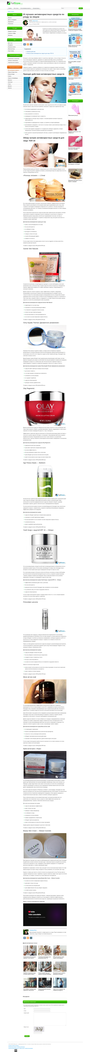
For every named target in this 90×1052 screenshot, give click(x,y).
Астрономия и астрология (13, 58)
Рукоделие (10, 44)
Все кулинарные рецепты (26, 8)
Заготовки (10, 82)
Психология (10, 23)
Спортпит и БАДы (12, 33)
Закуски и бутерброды (13, 78)
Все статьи (16, 8)
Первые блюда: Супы (12, 72)
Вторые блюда (11, 74)
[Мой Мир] (31, 44)
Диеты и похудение (12, 19)
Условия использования (29, 1048)
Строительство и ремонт (13, 62)
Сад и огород (11, 50)
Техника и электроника (13, 60)
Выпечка (10, 80)
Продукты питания (12, 31)
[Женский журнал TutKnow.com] (15, 3)
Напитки (10, 88)
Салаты (9, 76)
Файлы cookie (22, 1048)
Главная (10, 8)
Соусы (9, 84)
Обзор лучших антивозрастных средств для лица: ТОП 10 (40, 53)
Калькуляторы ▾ (36, 8)
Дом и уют (10, 42)
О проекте (10, 1045)
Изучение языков (11, 46)
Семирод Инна (35, 20)
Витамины (10, 35)
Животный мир (11, 48)
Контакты (17, 1045)
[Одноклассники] (28, 44)
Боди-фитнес (11, 21)
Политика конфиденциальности (13, 1048)
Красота (12, 11)
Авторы (13, 1045)
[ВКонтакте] (24, 44)
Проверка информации (21, 1046)
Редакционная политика (12, 1046)
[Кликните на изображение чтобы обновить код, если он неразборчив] (39, 1031)
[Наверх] (15, 1050)
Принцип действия (31, 51)
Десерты (10, 86)
